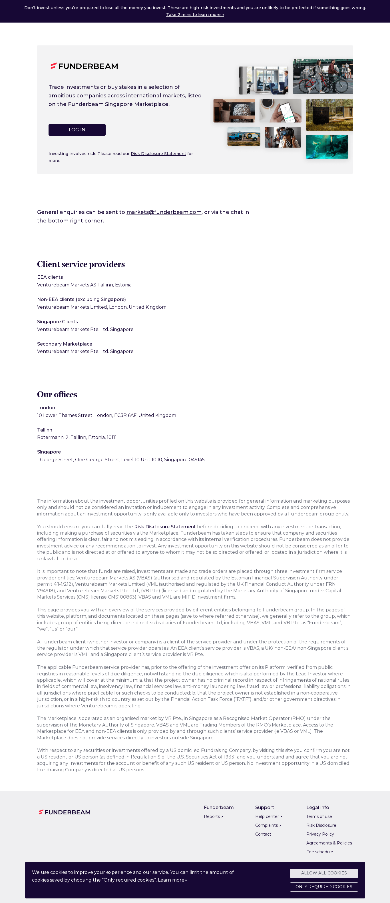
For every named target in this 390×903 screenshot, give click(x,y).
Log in (77, 130)
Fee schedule (319, 851)
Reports (213, 816)
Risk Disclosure (321, 825)
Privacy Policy (320, 834)
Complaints (268, 825)
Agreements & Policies (329, 843)
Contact (263, 834)
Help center (268, 816)
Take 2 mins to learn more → (195, 14)
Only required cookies (323, 886)
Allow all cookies (324, 873)
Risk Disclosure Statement (158, 153)
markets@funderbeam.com (164, 212)
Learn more (171, 880)
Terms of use (319, 816)
